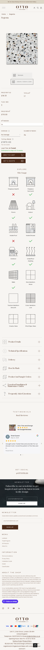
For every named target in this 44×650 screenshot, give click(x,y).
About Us (4, 546)
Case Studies (5, 566)
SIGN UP (22, 503)
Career (4, 564)
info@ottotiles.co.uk (33, 636)
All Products (5, 543)
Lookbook (4, 538)
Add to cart (9, 155)
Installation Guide (7, 561)
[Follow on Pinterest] (8, 608)
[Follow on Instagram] (3, 608)
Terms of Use (17, 641)
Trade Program (6, 541)
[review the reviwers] (37, 435)
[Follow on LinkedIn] (19, 608)
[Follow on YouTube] (14, 608)
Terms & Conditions (7, 556)
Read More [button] (9, 451)
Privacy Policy (6, 558)
